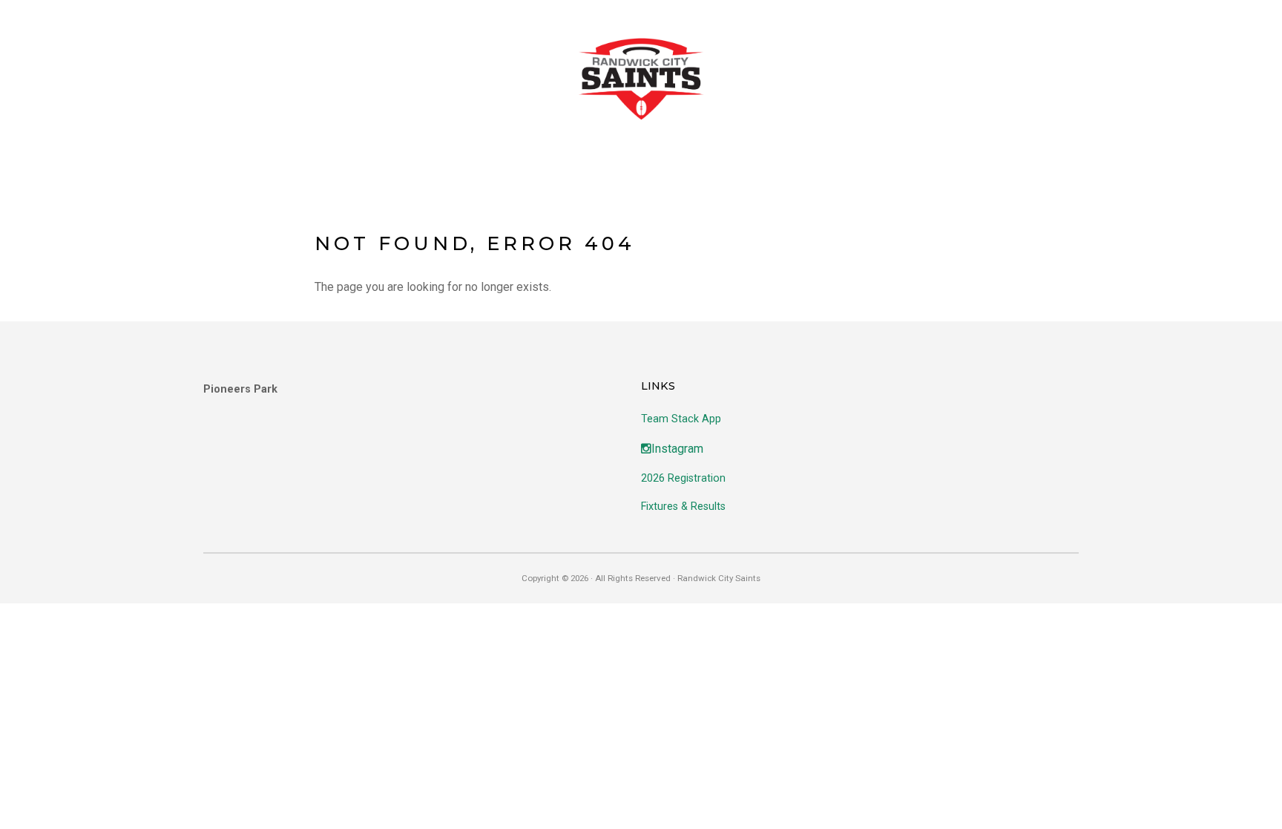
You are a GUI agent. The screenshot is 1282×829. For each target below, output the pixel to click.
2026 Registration (683, 478)
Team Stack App (681, 419)
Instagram (677, 449)
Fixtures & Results (683, 506)
